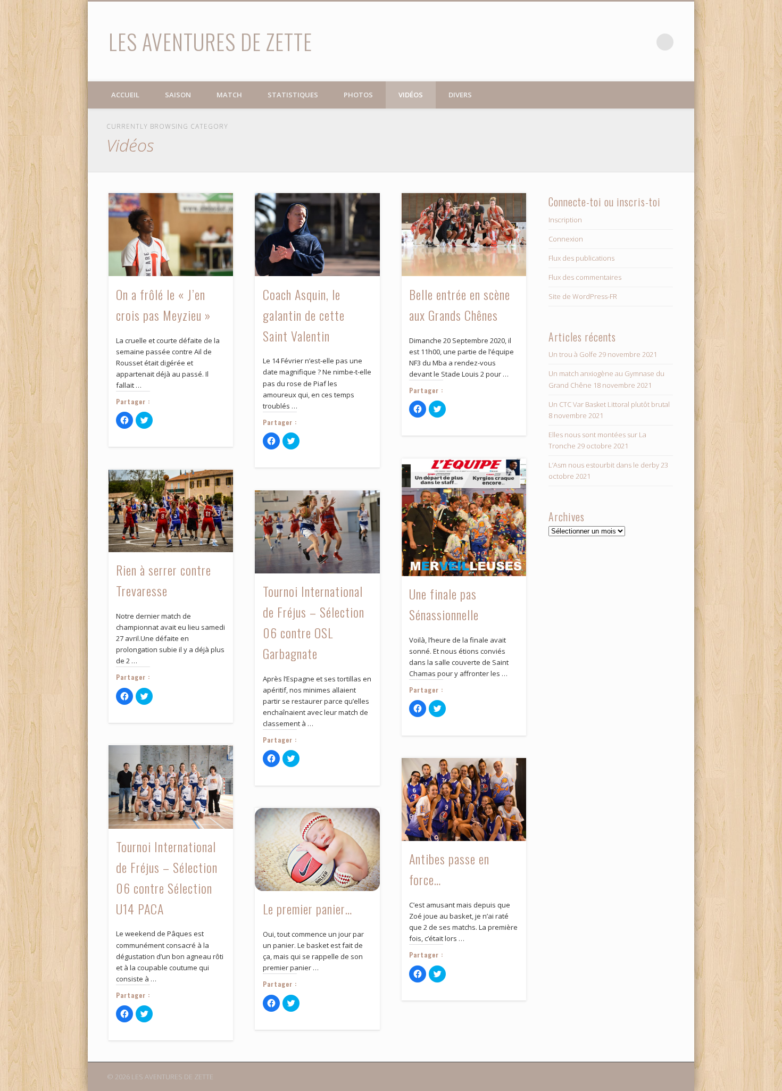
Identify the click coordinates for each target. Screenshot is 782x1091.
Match (229, 94)
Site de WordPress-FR (582, 296)
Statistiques (293, 94)
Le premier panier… (307, 908)
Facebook (621, 42)
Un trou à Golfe (572, 354)
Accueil (125, 94)
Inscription (565, 219)
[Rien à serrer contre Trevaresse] (171, 511)
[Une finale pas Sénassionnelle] (464, 517)
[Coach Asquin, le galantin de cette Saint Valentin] (317, 234)
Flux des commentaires (584, 277)
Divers (460, 94)
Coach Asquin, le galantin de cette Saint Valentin (304, 315)
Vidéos (410, 94)
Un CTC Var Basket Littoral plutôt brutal (609, 404)
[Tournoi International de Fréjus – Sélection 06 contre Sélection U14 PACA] (171, 786)
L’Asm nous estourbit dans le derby (603, 465)
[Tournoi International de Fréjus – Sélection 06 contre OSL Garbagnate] (317, 531)
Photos (358, 94)
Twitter (643, 42)
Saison (178, 94)
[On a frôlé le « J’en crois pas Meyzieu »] (171, 234)
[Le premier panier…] (317, 849)
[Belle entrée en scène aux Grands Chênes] (464, 234)
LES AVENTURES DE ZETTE (210, 41)
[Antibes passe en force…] (464, 799)
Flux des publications (581, 258)
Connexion (565, 239)
